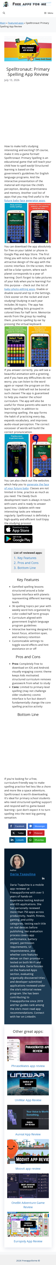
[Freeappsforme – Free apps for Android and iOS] (26, 4)
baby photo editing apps (19, 289)
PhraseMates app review (28, 1066)
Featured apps (16, 23)
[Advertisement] (28, 115)
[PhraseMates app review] (28, 1059)
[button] (4, 13)
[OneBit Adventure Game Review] (28, 1196)
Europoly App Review (28, 1241)
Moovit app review (28, 1169)
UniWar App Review (28, 1100)
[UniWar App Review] (28, 1093)
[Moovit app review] (28, 1162)
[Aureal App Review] (28, 1127)
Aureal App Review (28, 1134)
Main (3, 23)
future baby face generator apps (24, 200)
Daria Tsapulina (23, 874)
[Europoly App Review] (28, 1234)
